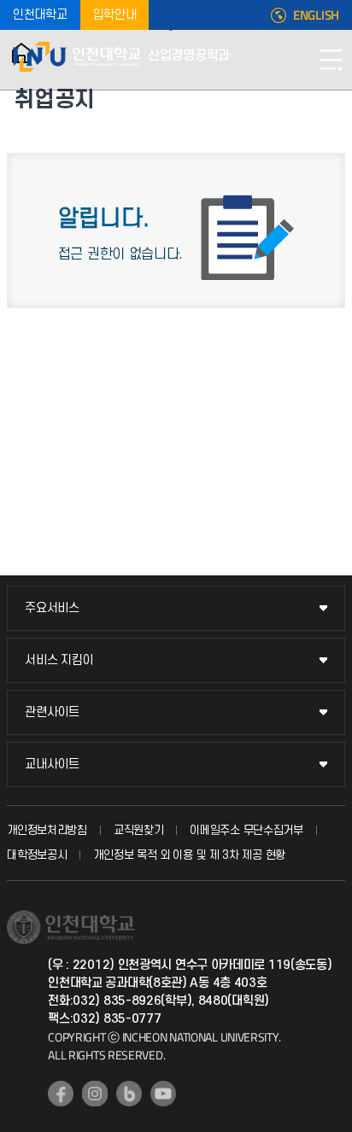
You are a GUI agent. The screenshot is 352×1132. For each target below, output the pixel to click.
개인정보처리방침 (47, 830)
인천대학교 (40, 15)
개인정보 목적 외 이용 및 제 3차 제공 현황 (189, 855)
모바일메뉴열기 (330, 60)
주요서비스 (52, 608)
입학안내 (115, 15)
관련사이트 (52, 712)
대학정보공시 (37, 855)
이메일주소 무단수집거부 (246, 830)
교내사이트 (52, 764)
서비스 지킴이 (59, 660)
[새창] (60, 1093)
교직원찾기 (139, 830)
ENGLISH (316, 15)
